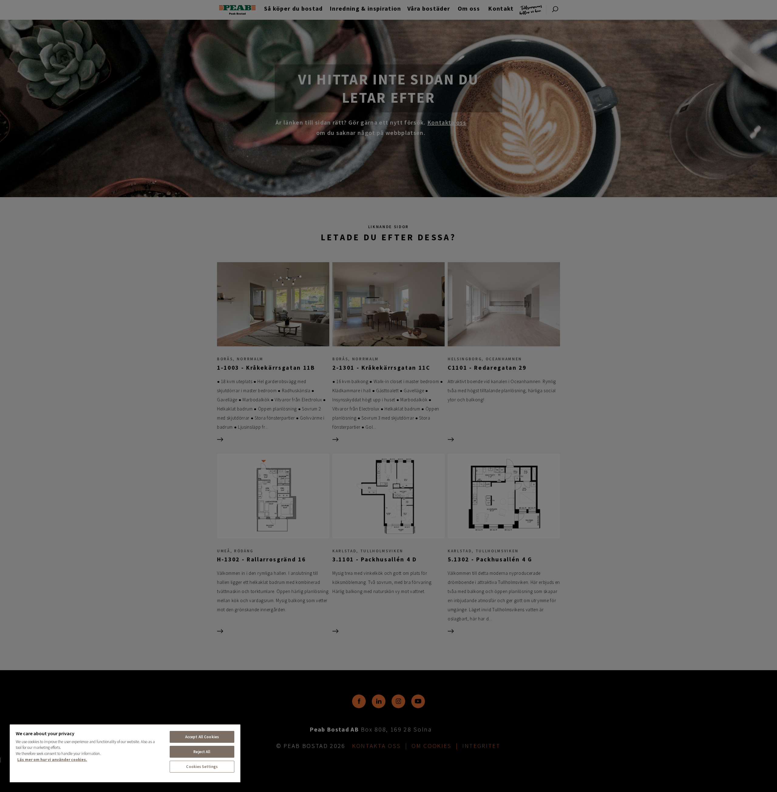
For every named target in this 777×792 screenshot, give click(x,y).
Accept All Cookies (202, 736)
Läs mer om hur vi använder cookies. (52, 759)
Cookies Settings (202, 766)
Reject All (201, 751)
